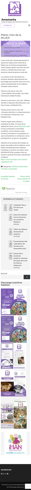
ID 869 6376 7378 (23, 126)
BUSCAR (4, 273)
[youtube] (7, 474)
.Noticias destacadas (19, 166)
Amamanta (8, 19)
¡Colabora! (8, 25)
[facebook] (1, 474)
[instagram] (3, 474)
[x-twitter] (5, 474)
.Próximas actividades (9, 169)
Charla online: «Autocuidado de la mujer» (23, 179)
